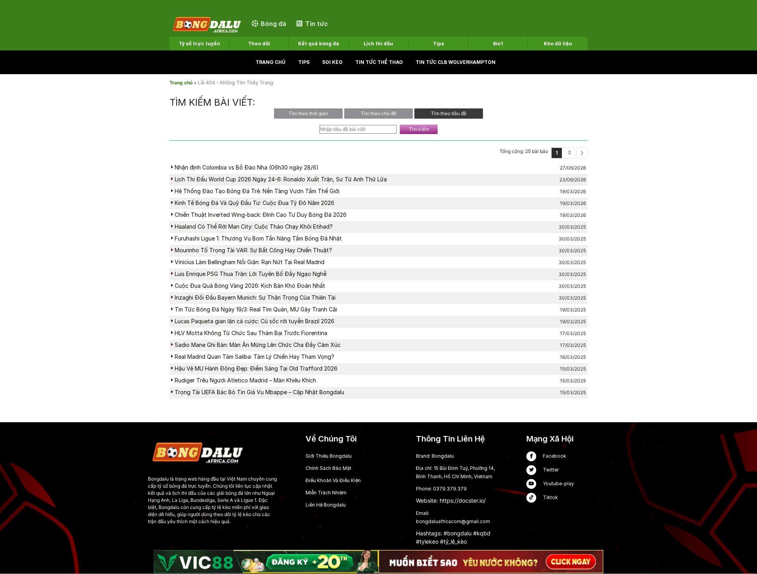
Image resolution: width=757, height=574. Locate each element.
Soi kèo (332, 62)
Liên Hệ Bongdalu (326, 505)
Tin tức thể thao (379, 62)
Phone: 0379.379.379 (441, 489)
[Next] (581, 152)
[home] (207, 23)
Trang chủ (270, 62)
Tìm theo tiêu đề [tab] (448, 113)
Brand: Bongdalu (435, 456)
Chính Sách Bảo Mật (328, 468)
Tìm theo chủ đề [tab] (378, 113)
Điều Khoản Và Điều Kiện (333, 480)
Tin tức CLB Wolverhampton (456, 62)
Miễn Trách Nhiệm (326, 493)
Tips (304, 62)
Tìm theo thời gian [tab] (308, 113)
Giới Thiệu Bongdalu (329, 456)
